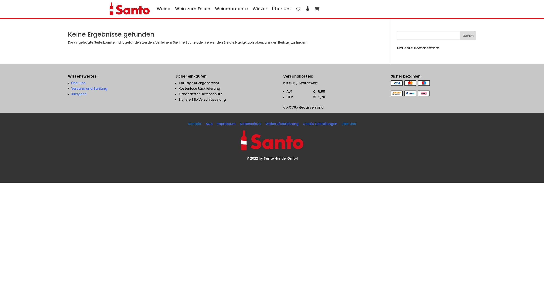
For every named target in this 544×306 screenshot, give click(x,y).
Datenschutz (250, 124)
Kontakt (194, 124)
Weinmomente (231, 9)
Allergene (78, 94)
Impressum (226, 124)
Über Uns (282, 9)
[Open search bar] (298, 9)
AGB (209, 124)
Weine (163, 9)
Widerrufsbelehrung (282, 124)
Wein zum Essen (192, 9)
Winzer (260, 9)
